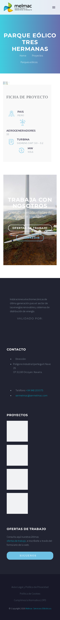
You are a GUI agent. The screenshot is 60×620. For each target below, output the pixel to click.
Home (38, 12)
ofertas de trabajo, (16, 540)
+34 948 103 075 (34, 390)
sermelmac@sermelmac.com (31, 395)
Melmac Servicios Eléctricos (38, 608)
